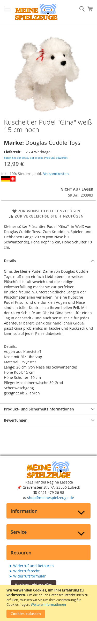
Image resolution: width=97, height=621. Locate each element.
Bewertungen (15, 420)
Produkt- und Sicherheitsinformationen (39, 409)
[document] (49, 603)
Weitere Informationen (48, 604)
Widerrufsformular (27, 576)
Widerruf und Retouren (31, 565)
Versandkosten (56, 173)
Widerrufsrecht (24, 570)
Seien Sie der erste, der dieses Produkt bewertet (36, 158)
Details (10, 260)
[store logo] (36, 12)
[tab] (48, 260)
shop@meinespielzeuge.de (50, 497)
